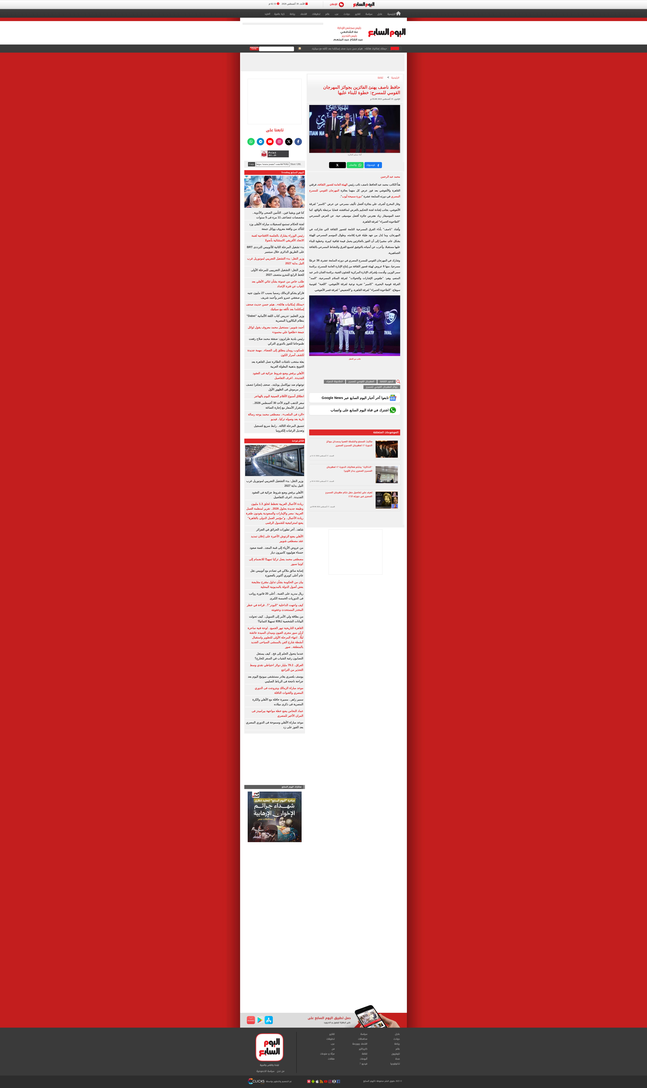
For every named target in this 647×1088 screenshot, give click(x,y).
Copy (251, 164)
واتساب (353, 165)
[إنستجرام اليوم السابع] (279, 141)
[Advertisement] (323, 978)
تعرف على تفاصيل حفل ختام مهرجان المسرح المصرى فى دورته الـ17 (348, 494)
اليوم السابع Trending (292, 172)
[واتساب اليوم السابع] (251, 141)
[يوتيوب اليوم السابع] (270, 141)
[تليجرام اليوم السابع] (260, 141)
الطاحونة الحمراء (334, 382)
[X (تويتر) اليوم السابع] (288, 141)
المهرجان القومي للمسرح (361, 382)
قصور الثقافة (386, 382)
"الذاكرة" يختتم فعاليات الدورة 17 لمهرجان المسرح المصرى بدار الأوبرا (349, 469)
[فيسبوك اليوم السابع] (298, 141)
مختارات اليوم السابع (292, 787)
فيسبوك (370, 165)
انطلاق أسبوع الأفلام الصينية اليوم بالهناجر (279, 396)
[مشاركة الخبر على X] (337, 165)
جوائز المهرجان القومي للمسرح (382, 387)
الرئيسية (395, 77)
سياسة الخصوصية (265, 1071)
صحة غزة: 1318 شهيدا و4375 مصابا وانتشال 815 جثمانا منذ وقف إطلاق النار (351, 49)
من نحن (280, 1071)
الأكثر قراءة (298, 441)
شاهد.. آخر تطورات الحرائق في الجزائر (279, 529)
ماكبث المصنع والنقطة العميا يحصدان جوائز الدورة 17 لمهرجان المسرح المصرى (349, 443)
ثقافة (380, 77)
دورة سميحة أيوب (352, 196)
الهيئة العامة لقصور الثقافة (332, 184)
